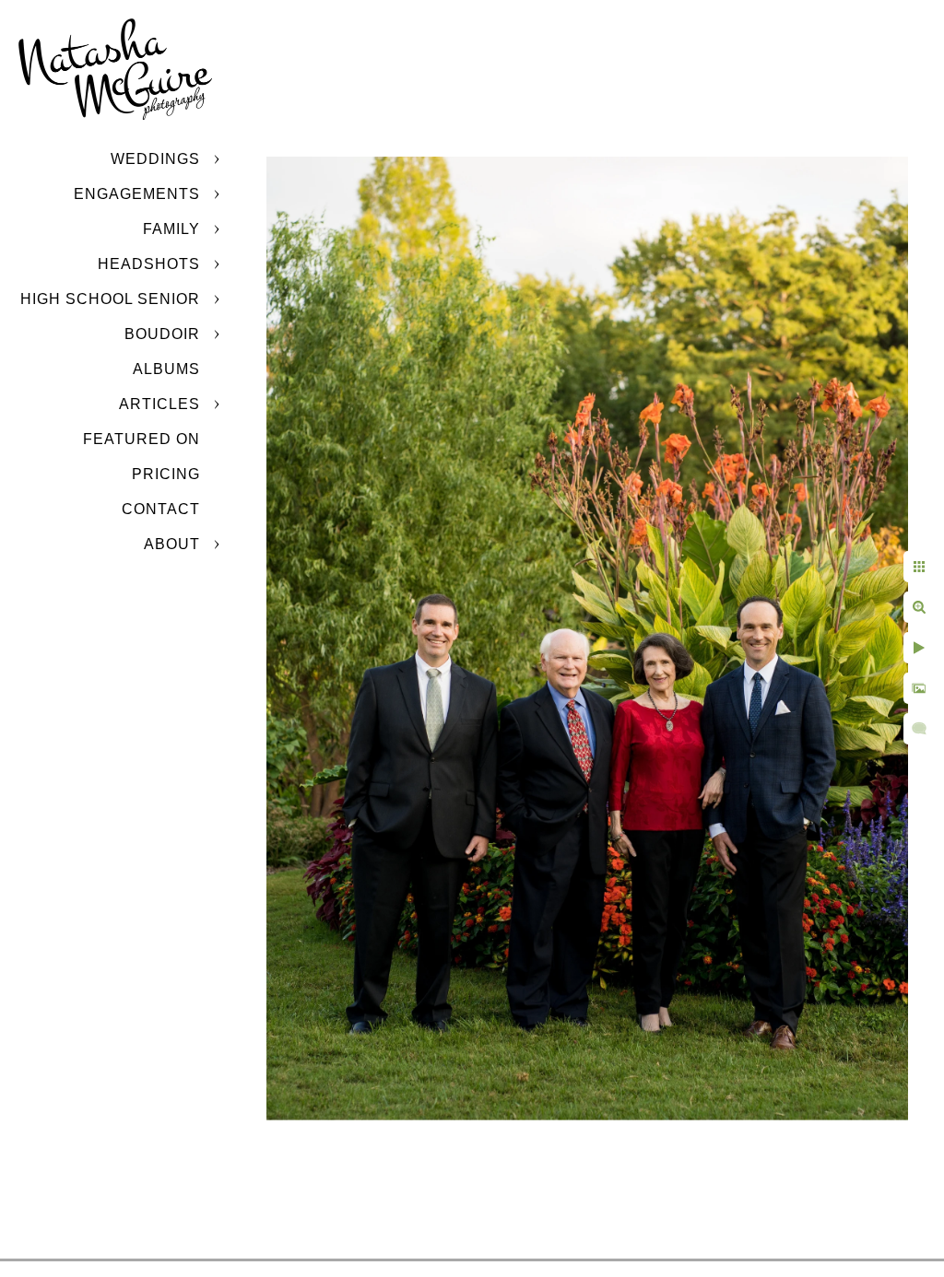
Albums (166, 369)
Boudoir (162, 334)
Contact (161, 509)
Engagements (137, 194)
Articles (159, 404)
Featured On (141, 439)
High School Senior (110, 299)
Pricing (166, 474)
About (172, 544)
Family (171, 229)
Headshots (149, 264)
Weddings (155, 159)
